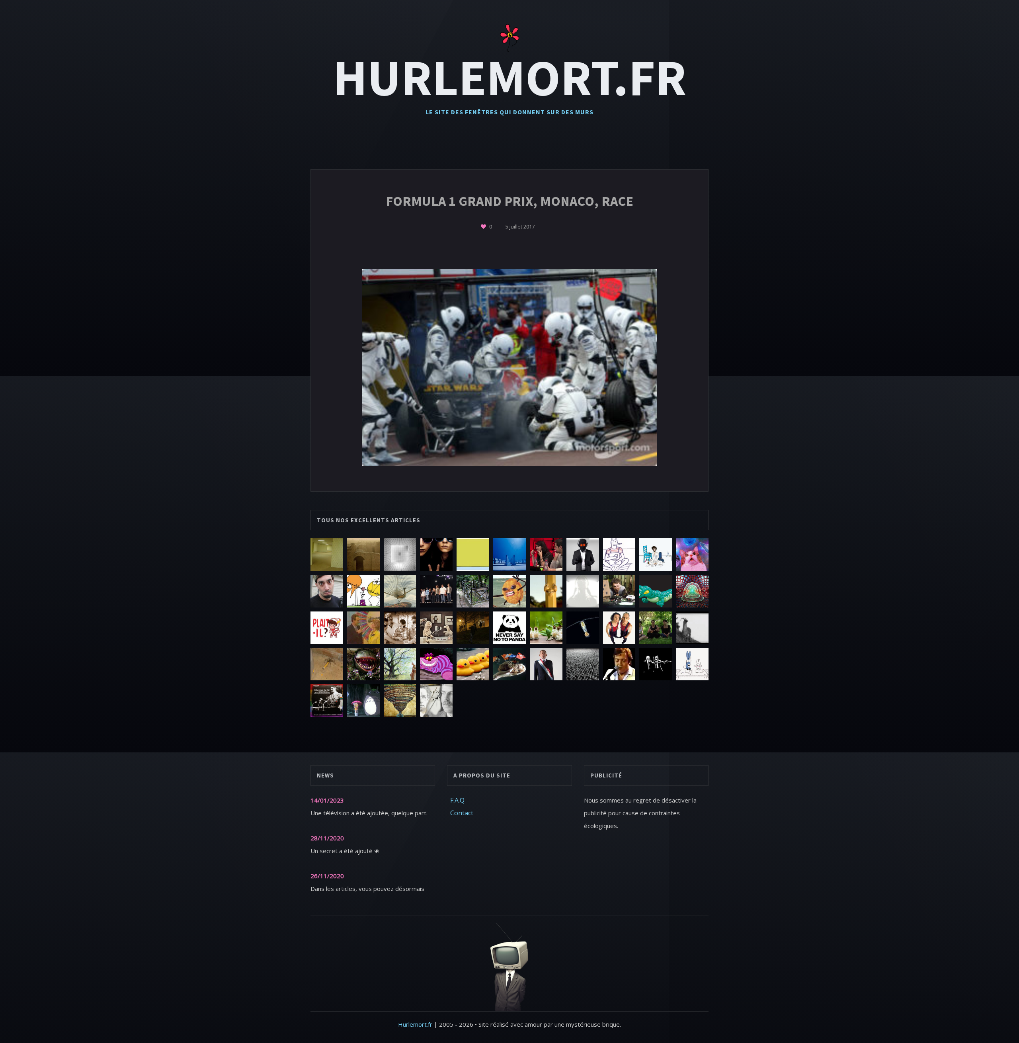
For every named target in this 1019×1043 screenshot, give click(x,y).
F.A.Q (457, 800)
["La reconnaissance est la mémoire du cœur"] (484, 226)
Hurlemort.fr (509, 77)
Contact (461, 813)
